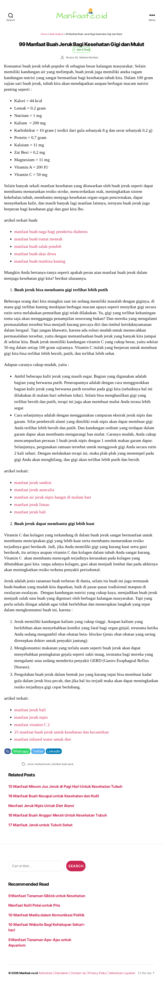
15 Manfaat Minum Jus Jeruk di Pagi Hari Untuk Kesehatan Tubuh (65, 786)
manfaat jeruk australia (34, 489)
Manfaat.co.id (28, 973)
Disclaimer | (63, 973)
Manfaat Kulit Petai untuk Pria (34, 905)
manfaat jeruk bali (30, 512)
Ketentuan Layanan (122, 973)
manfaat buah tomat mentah (38, 239)
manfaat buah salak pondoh (37, 246)
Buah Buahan (56, 34)
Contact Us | (79, 973)
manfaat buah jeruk (62, 764)
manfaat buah (42, 764)
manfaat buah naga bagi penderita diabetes (51, 231)
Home (44, 34)
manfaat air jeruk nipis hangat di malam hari (52, 497)
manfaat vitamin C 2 (32, 724)
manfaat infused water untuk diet (42, 739)
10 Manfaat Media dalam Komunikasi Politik (46, 915)
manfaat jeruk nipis (31, 717)
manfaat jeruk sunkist (33, 482)
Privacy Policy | (98, 973)
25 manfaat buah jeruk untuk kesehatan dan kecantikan (61, 732)
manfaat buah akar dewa (35, 253)
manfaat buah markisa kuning (39, 261)
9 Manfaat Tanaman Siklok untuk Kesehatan (46, 896)
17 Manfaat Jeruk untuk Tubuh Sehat (40, 825)
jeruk (30, 764)
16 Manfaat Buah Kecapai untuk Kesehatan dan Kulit (53, 796)
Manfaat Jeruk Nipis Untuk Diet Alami (41, 805)
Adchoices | (47, 973)
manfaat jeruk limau (31, 504)
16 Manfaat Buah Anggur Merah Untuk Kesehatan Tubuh (57, 815)
